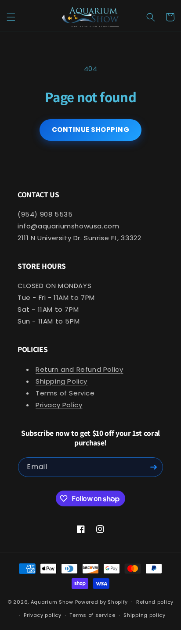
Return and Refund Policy (79, 369)
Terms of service (92, 615)
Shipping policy (144, 615)
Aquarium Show (52, 601)
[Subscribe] (153, 467)
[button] (11, 17)
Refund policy (155, 601)
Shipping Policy (61, 381)
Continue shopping (91, 129)
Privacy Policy (59, 404)
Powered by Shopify (101, 601)
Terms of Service (65, 393)
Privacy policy (43, 615)
